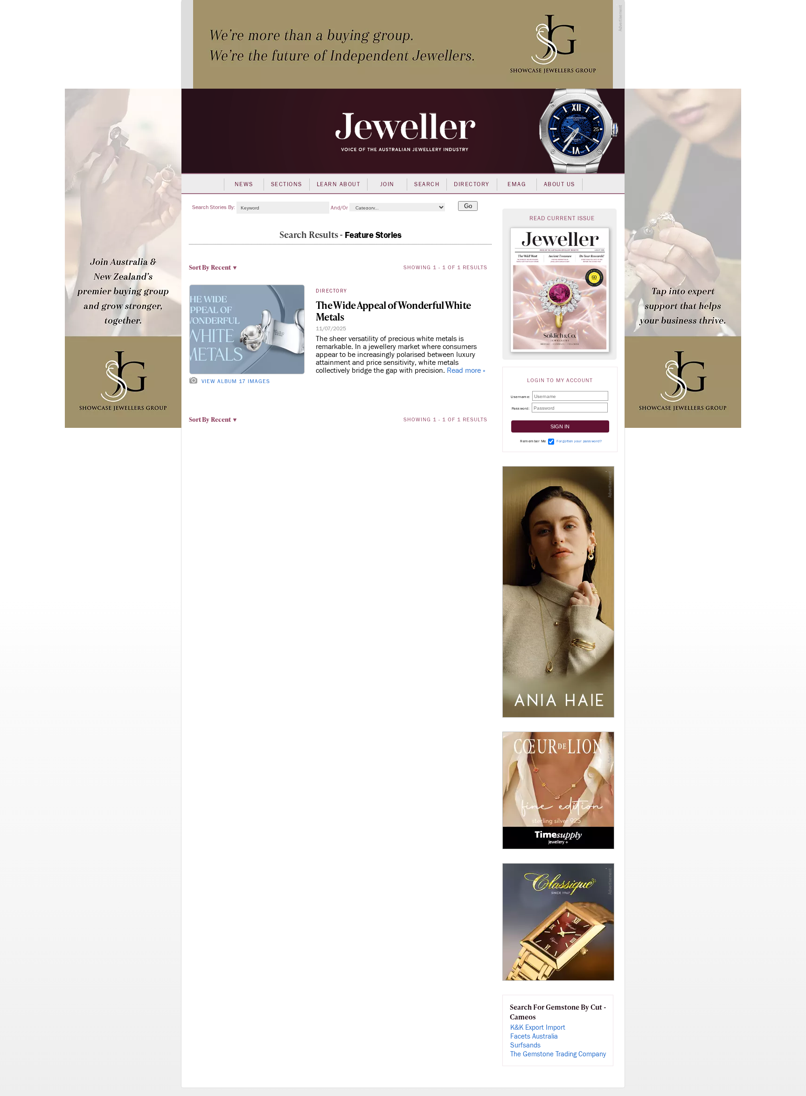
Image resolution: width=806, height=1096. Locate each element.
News (244, 184)
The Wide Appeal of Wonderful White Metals (393, 310)
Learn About (339, 184)
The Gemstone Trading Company (558, 1054)
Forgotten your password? (579, 441)
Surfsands (525, 1045)
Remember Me (533, 441)
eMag (516, 184)
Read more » (466, 370)
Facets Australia (534, 1036)
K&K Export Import (537, 1028)
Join (387, 184)
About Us (559, 184)
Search (426, 184)
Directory (472, 184)
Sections (286, 184)
